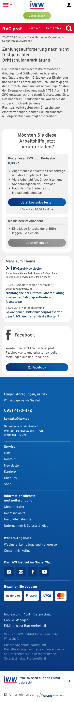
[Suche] (68, 28)
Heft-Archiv (53, 28)
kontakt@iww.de (16, 419)
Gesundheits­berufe (17, 519)
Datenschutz (42, 614)
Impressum (12, 614)
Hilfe (7, 453)
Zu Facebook (37, 368)
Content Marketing (17, 551)
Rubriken (34, 28)
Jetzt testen (37, 16)
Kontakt (10, 459)
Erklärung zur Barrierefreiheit (25, 626)
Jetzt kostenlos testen (37, 203)
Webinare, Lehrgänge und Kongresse (30, 545)
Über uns (10, 478)
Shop (7, 484)
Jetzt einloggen (37, 243)
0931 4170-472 (18, 410)
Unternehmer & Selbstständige (26, 526)
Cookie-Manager (16, 620)
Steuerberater (14, 507)
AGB (26, 614)
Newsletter (12, 466)
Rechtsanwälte (14, 513)
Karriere (10, 472)
